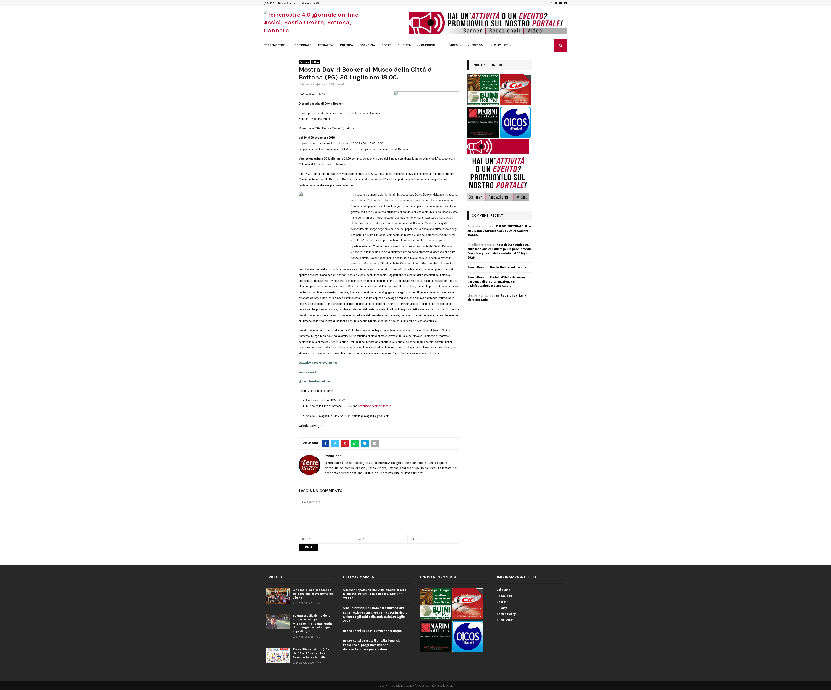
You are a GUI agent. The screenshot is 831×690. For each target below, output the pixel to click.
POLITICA (346, 45)
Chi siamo (504, 590)
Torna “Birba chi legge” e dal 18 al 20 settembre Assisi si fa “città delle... (311, 653)
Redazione (308, 84)
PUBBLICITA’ (505, 620)
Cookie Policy (506, 614)
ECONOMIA (367, 45)
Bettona (304, 62)
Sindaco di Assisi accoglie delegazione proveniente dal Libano (313, 593)
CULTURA (404, 45)
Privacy (502, 608)
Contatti (503, 602)
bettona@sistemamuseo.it (374, 406)
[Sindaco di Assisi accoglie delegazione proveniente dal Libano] (278, 596)
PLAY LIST (498, 45)
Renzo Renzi (476, 267)
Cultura (315, 62)
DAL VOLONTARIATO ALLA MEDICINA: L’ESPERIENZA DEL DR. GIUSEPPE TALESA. (499, 231)
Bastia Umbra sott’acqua (508, 267)
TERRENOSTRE (274, 45)
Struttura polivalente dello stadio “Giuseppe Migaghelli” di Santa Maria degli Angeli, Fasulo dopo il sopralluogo (312, 623)
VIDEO (452, 45)
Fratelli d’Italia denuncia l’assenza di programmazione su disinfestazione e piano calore (496, 281)
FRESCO (475, 45)
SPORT (386, 45)
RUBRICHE (426, 45)
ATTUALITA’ (326, 45)
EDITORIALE (303, 45)
